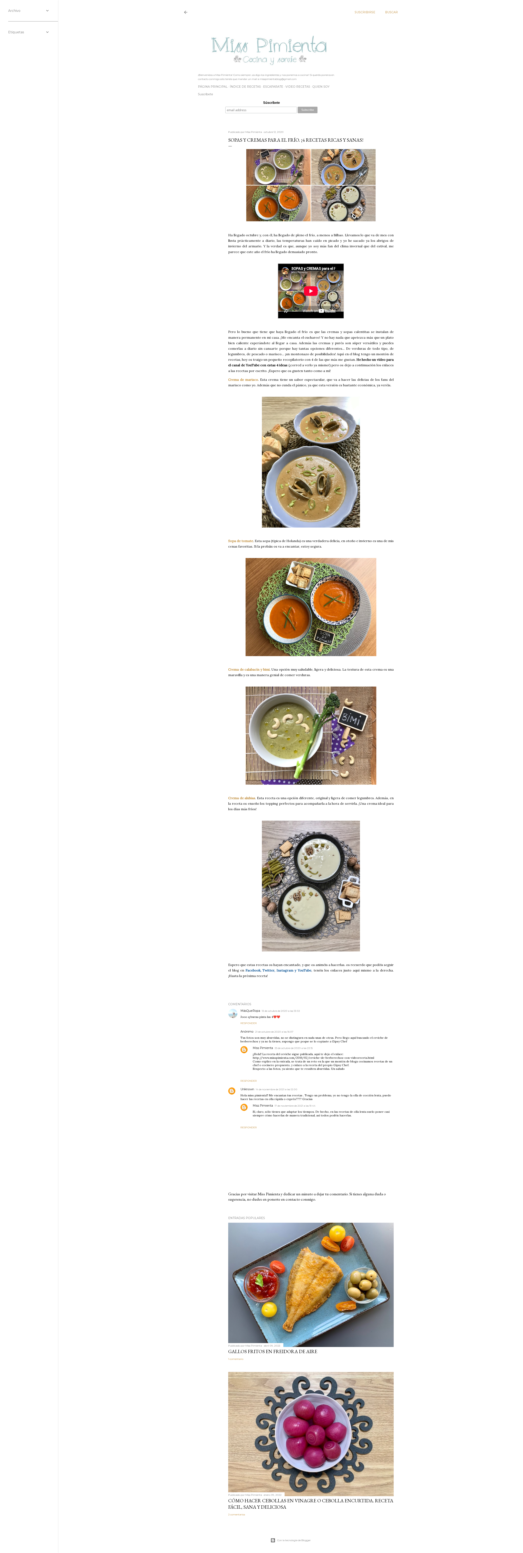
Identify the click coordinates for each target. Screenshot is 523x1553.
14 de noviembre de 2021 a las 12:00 (276, 1089)
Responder (248, 1023)
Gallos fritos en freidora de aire (272, 1351)
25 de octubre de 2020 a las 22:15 (294, 1048)
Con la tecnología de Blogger (294, 1540)
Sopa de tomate (240, 541)
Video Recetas (297, 87)
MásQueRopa (250, 1011)
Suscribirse (365, 12)
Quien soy (321, 87)
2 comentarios (236, 1514)
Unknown (247, 1089)
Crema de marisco (243, 380)
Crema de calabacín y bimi (249, 669)
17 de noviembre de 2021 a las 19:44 (295, 1105)
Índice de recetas (245, 87)
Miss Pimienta (263, 1048)
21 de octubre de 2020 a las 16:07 (274, 1031)
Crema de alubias (241, 798)
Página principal (213, 87)
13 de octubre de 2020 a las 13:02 (281, 1010)
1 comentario (235, 1358)
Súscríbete (271, 102)
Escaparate (273, 87)
